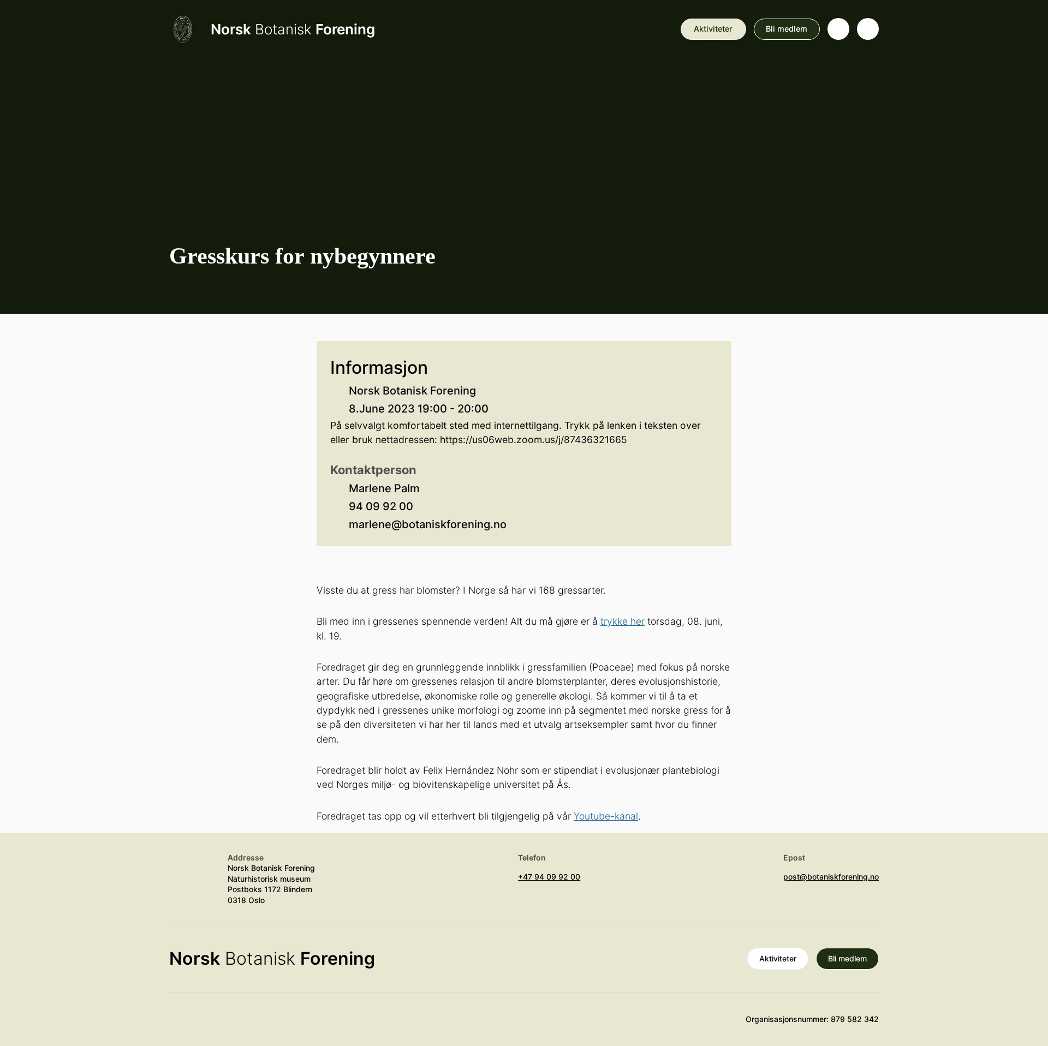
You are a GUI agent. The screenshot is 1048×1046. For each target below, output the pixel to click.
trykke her (622, 621)
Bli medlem (786, 28)
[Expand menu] (868, 29)
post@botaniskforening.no (831, 876)
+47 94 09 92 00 (549, 876)
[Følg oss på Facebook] (244, 1024)
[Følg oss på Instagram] (212, 1024)
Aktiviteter (713, 28)
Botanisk (293, 29)
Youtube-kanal (606, 816)
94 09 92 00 (381, 506)
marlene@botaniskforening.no (428, 524)
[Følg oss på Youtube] (180, 1024)
